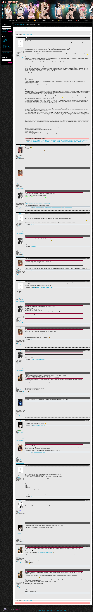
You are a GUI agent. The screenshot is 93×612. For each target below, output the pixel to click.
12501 (23, 438)
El (73, 140)
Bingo (49, 141)
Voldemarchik (54, 140)
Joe (53, 141)
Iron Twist (43, 140)
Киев (18, 202)
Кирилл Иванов (71, 141)
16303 (23, 391)
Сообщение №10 (87, 327)
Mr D (31, 141)
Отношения (5, 40)
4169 (20, 389)
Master (50, 207)
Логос (59, 141)
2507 (20, 459)
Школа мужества (6, 46)
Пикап (23, 24)
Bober (35, 140)
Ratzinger (46, 140)
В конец (31, 34)
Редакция (65, 610)
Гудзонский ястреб (28, 141)
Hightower (81, 140)
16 (17, 458)
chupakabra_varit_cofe (39, 359)
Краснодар (19, 157)
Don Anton (20, 213)
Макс (33, 141)
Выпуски (36, 20)
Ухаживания (5, 39)
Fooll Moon (58, 140)
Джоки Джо (79, 141)
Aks (40, 140)
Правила (57, 610)
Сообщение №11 (87, 350)
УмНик (31, 140)
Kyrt (33, 140)
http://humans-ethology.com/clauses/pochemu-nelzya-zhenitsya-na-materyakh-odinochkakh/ (37, 203)
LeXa (55, 141)
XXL (44, 141)
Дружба (4, 45)
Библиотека (86, 20)
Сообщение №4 (87, 190)
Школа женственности (7, 47)
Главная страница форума (18, 24)
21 (19, 253)
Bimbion (20, 500)
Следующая (27, 34)
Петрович (37, 207)
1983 (22, 254)
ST (50, 140)
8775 (22, 461)
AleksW (39, 140)
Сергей (72, 140)
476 (20, 414)
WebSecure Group (18, 609)
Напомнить (8, 29)
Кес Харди (66, 140)
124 (19, 390)
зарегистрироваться (32, 602)
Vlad (20, 190)
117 (19, 460)
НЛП (3, 48)
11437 (20, 539)
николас (74, 141)
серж (50, 141)
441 (20, 184)
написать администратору (39, 602)
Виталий (42, 141)
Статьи (44, 20)
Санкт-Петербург (20, 432)
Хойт (35, 141)
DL (20, 420)
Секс (4, 41)
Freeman (69, 140)
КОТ (52, 141)
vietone (20, 465)
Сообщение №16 (87, 465)
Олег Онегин (62, 141)
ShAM (61, 140)
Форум (78, 20)
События (60, 20)
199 (22, 57)
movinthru (60, 207)
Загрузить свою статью (7, 52)
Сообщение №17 (87, 500)
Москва (19, 50)
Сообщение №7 (87, 258)
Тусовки (52, 20)
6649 (22, 518)
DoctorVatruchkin (66, 141)
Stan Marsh (86, 140)
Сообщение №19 (87, 545)
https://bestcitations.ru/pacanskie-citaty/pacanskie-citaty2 (45, 552)
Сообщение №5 (87, 213)
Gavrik (52, 140)
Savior (57, 141)
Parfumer (84, 140)
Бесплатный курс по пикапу (13, 20)
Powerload (46, 141)
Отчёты (26, 24)
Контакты (61, 610)
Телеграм (28, 20)
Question (77, 140)
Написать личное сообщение (20, 165)
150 (19, 437)
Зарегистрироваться (4, 31)
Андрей (37, 140)
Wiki (54, 610)
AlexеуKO (43, 207)
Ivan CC (77, 141)
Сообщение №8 (87, 281)
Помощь (51, 610)
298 (20, 207)
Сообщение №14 (87, 420)
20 (19, 56)
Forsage (64, 140)
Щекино (19, 512)
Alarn (74, 140)
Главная (40, 610)
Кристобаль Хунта (38, 141)
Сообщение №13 (87, 397)
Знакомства (70, 20)
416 (22, 186)
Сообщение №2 (87, 145)
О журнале (47, 610)
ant (69, 207)
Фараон (48, 140)
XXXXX (82, 141)
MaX (78, 140)
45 (17, 538)
